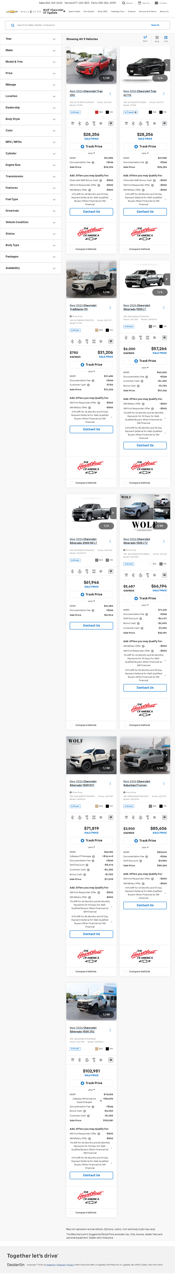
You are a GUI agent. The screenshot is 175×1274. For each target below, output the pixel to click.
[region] (91, 181)
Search (155, 25)
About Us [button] (164, 12)
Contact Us (91, 211)
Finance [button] (132, 12)
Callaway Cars (118, 12)
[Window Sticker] (111, 123)
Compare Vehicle (86, 249)
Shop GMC (102, 12)
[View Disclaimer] (101, 123)
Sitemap (61, 1265)
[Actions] (110, 93)
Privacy (70, 1265)
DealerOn (51, 1265)
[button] (113, 65)
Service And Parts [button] (147, 12)
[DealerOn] (16, 1265)
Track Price (94, 146)
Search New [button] (74, 12)
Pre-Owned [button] (89, 12)
